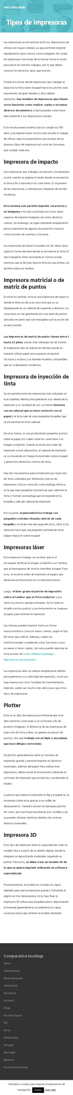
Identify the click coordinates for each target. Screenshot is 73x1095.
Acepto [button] (38, 1090)
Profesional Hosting (15, 1067)
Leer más (50, 1090)
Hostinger (9, 1052)
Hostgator (10, 993)
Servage (8, 1045)
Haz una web (14, 7)
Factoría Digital (13, 1015)
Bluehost (9, 1060)
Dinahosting (11, 1038)
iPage (7, 1008)
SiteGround (10, 985)
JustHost (9, 1000)
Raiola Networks (13, 978)
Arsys (7, 1030)
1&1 (5, 1023)
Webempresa (12, 971)
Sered (7, 963)
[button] (67, 7)
